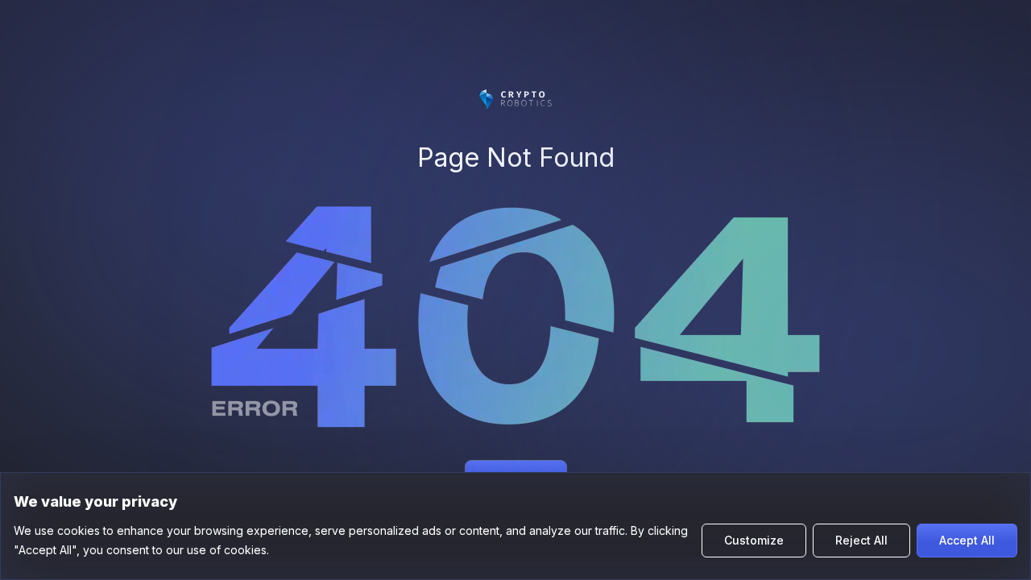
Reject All (861, 540)
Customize (754, 540)
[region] (515, 526)
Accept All (967, 540)
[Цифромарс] (515, 99)
